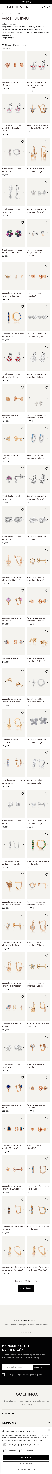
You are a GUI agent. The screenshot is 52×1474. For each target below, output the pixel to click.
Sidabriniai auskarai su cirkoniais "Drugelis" (36, 741)
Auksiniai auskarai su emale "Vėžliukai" (11, 1147)
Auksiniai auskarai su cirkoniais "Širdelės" (36, 619)
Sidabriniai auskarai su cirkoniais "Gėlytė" (12, 375)
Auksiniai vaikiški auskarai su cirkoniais (13, 335)
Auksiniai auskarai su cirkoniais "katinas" (11, 944)
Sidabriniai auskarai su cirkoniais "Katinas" (36, 416)
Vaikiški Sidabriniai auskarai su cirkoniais (36, 457)
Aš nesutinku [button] (26, 1464)
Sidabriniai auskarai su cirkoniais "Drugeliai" (36, 822)
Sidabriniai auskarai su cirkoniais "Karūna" (36, 210)
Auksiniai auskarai (10, 658)
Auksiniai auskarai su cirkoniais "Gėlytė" (36, 984)
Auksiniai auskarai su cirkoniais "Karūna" (11, 294)
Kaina (24, 45)
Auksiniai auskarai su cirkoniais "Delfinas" (36, 660)
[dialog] (26, 1450)
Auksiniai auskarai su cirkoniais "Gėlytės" (36, 944)
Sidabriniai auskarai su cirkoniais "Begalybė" (36, 335)
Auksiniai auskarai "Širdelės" (10, 83)
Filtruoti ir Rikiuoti (12, 45)
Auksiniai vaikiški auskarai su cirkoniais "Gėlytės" (13, 1268)
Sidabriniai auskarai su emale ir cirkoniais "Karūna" (12, 128)
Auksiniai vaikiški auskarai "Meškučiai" (38, 1025)
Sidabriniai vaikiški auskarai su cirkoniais (36, 700)
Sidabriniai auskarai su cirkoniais (12, 170)
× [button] (49, 1430)
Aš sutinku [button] (26, 1458)
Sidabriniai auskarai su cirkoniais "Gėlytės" (12, 251)
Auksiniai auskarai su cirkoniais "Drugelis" (36, 170)
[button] (26, 1469)
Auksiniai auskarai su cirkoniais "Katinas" (11, 578)
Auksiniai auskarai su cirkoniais (11, 619)
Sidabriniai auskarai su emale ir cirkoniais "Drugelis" (36, 85)
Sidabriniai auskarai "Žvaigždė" (11, 1066)
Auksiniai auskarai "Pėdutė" (10, 416)
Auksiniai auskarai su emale (11, 1025)
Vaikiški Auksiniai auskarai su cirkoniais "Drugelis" (38, 127)
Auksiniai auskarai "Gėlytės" (10, 457)
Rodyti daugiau (8, 37)
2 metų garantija (26, 2)
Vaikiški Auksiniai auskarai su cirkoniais (13, 781)
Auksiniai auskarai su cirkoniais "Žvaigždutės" (13, 1187)
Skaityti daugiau (36, 1440)
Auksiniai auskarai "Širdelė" (10, 741)
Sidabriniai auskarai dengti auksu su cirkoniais (35, 253)
